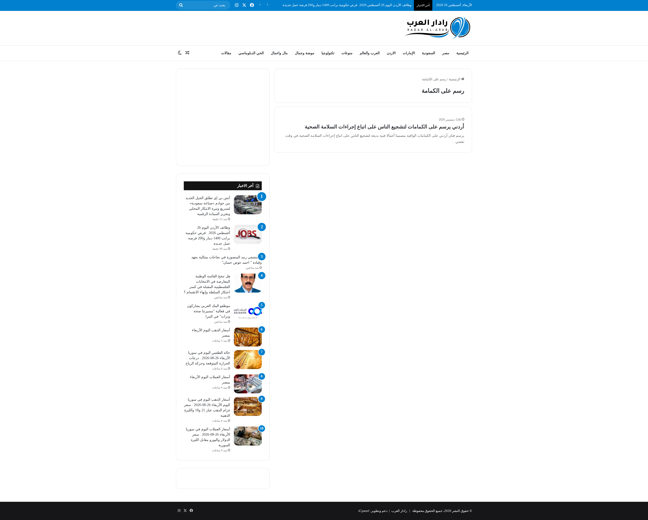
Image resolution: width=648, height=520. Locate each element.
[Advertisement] (273, 27)
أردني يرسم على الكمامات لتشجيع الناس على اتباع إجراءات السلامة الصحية (384, 126)
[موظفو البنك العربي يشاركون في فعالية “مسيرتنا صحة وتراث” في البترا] (248, 312)
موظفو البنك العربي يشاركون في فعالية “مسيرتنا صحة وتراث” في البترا (208, 311)
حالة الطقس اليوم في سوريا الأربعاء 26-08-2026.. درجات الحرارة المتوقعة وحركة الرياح (208, 358)
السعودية (428, 53)
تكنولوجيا (327, 53)
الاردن (391, 53)
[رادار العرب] (438, 27)
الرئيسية (462, 53)
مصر (445, 53)
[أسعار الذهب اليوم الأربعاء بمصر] (248, 337)
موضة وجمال (304, 53)
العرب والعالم (370, 53)
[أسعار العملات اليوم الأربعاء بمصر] (248, 383)
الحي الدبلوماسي (251, 53)
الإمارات (409, 53)
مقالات (226, 53)
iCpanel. (363, 511)
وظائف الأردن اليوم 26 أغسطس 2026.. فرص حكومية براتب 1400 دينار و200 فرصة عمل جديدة (347, 5)
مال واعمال (279, 53)
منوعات (347, 53)
